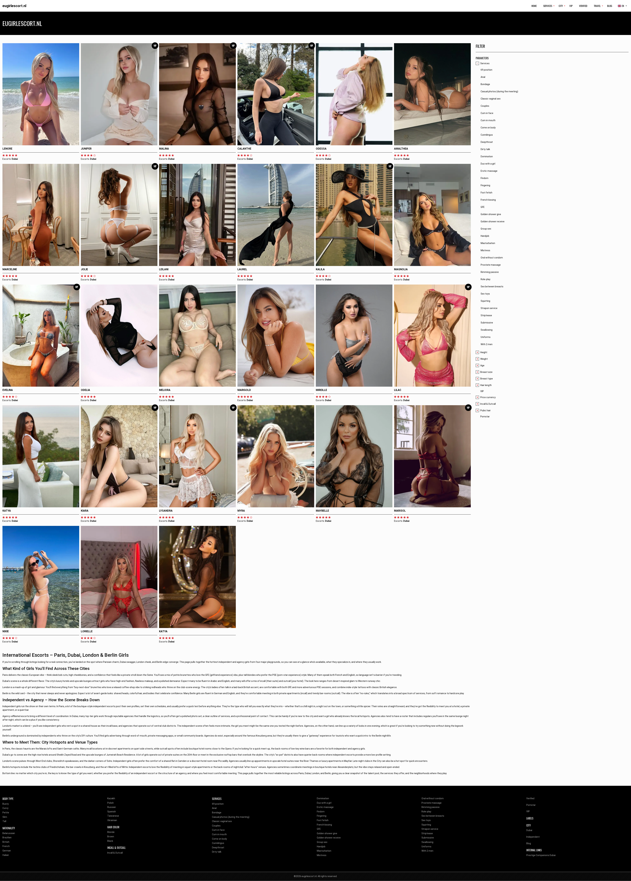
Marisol (400, 510)
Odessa (321, 148)
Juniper (86, 148)
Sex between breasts (432, 816)
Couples (216, 825)
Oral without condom (432, 798)
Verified (583, 6)
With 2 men (427, 850)
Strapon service (429, 829)
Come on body (219, 838)
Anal (214, 808)
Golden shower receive (329, 837)
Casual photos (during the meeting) (230, 817)
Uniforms (426, 846)
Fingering (321, 816)
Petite (5, 812)
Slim (4, 817)
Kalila (320, 269)
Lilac (397, 390)
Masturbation (324, 850)
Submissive (427, 837)
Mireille (321, 390)
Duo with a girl (324, 803)
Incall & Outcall (115, 852)
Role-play (426, 811)
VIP (571, 6)
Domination (323, 798)
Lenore (7, 148)
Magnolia (401, 269)
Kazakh (111, 798)
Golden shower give (327, 833)
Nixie (5, 631)
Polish (110, 803)
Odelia (85, 390)
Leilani (163, 269)
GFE (319, 829)
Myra (241, 510)
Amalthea (401, 148)
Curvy (5, 808)
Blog (609, 6)
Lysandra (166, 510)
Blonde (111, 832)
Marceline (9, 269)
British (5, 842)
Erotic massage (325, 807)
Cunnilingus (218, 843)
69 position (218, 804)
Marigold (244, 390)
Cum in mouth (219, 834)
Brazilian (7, 837)
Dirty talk (216, 851)
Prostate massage (431, 803)
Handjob (321, 846)
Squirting (426, 824)
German (6, 850)
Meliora (164, 390)
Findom (321, 811)
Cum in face (218, 830)
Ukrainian (112, 820)
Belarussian (8, 833)
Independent (533, 837)
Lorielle (87, 631)
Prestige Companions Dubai (541, 855)
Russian (111, 807)
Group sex (322, 842)
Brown (110, 836)
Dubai (529, 830)
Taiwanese (113, 816)
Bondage (216, 812)
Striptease (427, 833)
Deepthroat (218, 847)
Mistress (321, 855)
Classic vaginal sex (222, 821)
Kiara (84, 510)
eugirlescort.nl (14, 6)
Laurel (242, 269)
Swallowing (427, 842)
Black (110, 841)
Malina (164, 148)
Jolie (84, 269)
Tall (4, 821)
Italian (5, 855)
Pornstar (485, 416)
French (6, 846)
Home (534, 6)
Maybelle (322, 510)
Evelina (7, 390)
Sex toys (426, 820)
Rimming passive (430, 807)
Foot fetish (322, 820)
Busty (5, 804)
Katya (6, 510)
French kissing (324, 824)
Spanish (111, 811)
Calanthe (244, 148)
